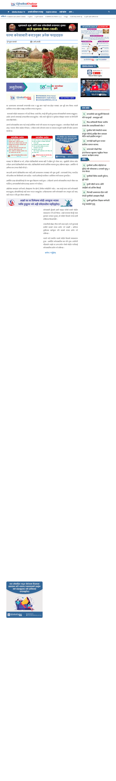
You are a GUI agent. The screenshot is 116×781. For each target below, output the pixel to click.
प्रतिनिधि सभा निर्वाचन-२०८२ (54, 17)
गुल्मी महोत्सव (39, 17)
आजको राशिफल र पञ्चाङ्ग (35, 12)
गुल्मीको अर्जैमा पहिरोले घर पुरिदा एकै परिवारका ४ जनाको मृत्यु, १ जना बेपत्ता (95, 168)
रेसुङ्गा (66, 17)
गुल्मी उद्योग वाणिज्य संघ (91, 17)
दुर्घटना (30, 17)
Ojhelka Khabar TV (18, 12)
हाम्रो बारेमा (63, 12)
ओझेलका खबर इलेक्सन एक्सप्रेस (17, 17)
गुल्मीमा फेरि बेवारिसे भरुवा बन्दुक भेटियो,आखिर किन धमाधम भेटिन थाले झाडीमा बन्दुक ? (94, 133)
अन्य (70, 12)
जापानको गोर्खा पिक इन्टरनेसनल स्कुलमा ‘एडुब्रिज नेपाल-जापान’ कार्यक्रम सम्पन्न (95, 152)
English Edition (51, 12)
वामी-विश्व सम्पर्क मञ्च (76, 17)
